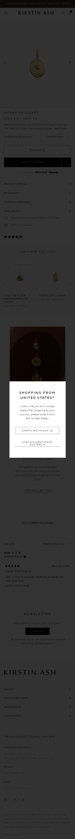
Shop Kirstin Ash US (37, 430)
